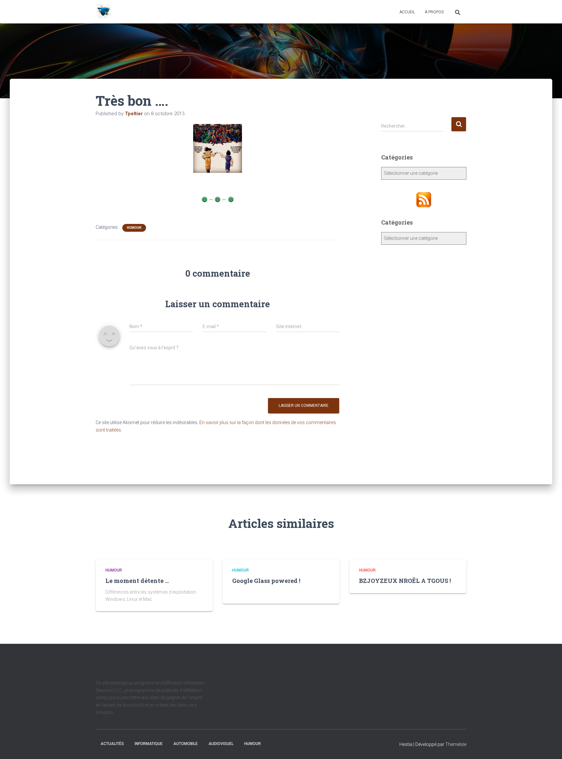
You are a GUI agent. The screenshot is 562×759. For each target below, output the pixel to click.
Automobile (185, 743)
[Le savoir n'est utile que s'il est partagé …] (104, 12)
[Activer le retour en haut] (549, 746)
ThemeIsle (455, 744)
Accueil (407, 12)
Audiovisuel (221, 743)
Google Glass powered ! (266, 581)
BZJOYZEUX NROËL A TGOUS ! (405, 581)
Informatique (149, 743)
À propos (434, 12)
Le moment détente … (137, 581)
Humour (134, 227)
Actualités (112, 743)
